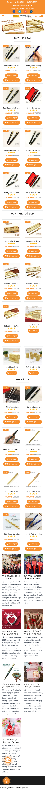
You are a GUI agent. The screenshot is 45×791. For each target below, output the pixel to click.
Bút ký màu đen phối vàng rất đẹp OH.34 (33, 193)
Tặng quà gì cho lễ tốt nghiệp (11, 577)
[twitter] (20, 11)
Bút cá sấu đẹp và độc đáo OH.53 (33, 407)
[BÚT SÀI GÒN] (22, 16)
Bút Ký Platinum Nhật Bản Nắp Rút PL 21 (33, 492)
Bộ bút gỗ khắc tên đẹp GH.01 (11, 241)
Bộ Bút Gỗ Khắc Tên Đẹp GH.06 (33, 284)
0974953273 (33, 2)
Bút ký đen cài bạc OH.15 (33, 108)
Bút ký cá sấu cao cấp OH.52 (11, 449)
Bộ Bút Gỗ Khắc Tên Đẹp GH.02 (33, 241)
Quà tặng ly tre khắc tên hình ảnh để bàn (33, 367)
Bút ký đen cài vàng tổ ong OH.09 (11, 108)
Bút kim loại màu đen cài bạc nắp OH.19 (33, 150)
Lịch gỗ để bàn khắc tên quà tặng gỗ (33, 325)
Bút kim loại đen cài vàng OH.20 (11, 150)
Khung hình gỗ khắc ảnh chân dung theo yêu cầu (11, 367)
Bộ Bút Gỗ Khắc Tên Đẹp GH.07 (11, 326)
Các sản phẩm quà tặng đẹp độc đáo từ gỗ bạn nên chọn (11, 741)
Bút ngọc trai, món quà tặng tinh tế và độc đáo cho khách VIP (11, 685)
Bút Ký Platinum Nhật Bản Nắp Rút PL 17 (33, 449)
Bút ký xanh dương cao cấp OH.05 (33, 66)
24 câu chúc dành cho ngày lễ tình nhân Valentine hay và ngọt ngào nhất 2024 (11, 633)
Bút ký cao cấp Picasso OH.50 (11, 407)
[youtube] (26, 11)
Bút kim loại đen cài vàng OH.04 (11, 66)
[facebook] (14, 11)
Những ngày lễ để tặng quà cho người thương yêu (33, 685)
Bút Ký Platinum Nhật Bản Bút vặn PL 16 (33, 534)
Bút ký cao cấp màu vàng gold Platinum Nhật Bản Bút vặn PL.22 (11, 534)
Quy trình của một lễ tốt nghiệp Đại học (32, 577)
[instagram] (31, 11)
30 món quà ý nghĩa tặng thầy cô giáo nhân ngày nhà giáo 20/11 (33, 633)
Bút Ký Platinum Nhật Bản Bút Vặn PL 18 (11, 492)
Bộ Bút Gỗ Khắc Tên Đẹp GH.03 (11, 284)
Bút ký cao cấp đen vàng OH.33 (11, 193)
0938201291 (21, 2)
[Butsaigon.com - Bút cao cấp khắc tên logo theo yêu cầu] (11, 53)
